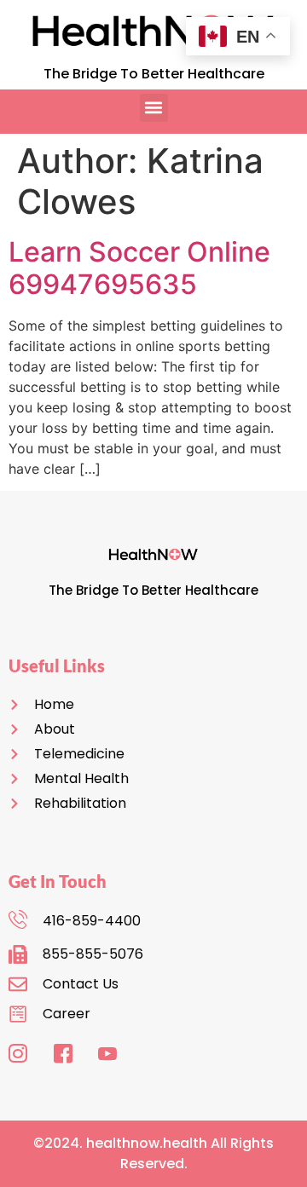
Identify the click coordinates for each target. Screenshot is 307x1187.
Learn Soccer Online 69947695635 (139, 268)
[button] (154, 108)
